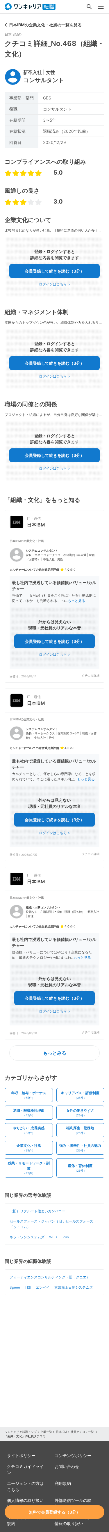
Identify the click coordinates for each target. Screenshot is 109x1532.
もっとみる (54, 1053)
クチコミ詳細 (90, 675)
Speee (15, 1287)
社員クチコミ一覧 (83, 1431)
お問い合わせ (67, 1466)
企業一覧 (46, 1431)
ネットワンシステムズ (27, 1237)
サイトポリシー (21, 1455)
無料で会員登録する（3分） (54, 1511)
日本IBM (61, 1431)
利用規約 (63, 1483)
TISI (28, 1287)
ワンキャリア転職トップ (21, 1431)
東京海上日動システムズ (73, 1287)
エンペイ (43, 1287)
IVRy (65, 1237)
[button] (54, 608)
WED (53, 1237)
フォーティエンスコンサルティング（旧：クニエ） (50, 1277)
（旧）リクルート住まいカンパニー (37, 1211)
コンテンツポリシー (73, 1455)
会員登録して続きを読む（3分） (54, 270)
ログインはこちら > (54, 284)
